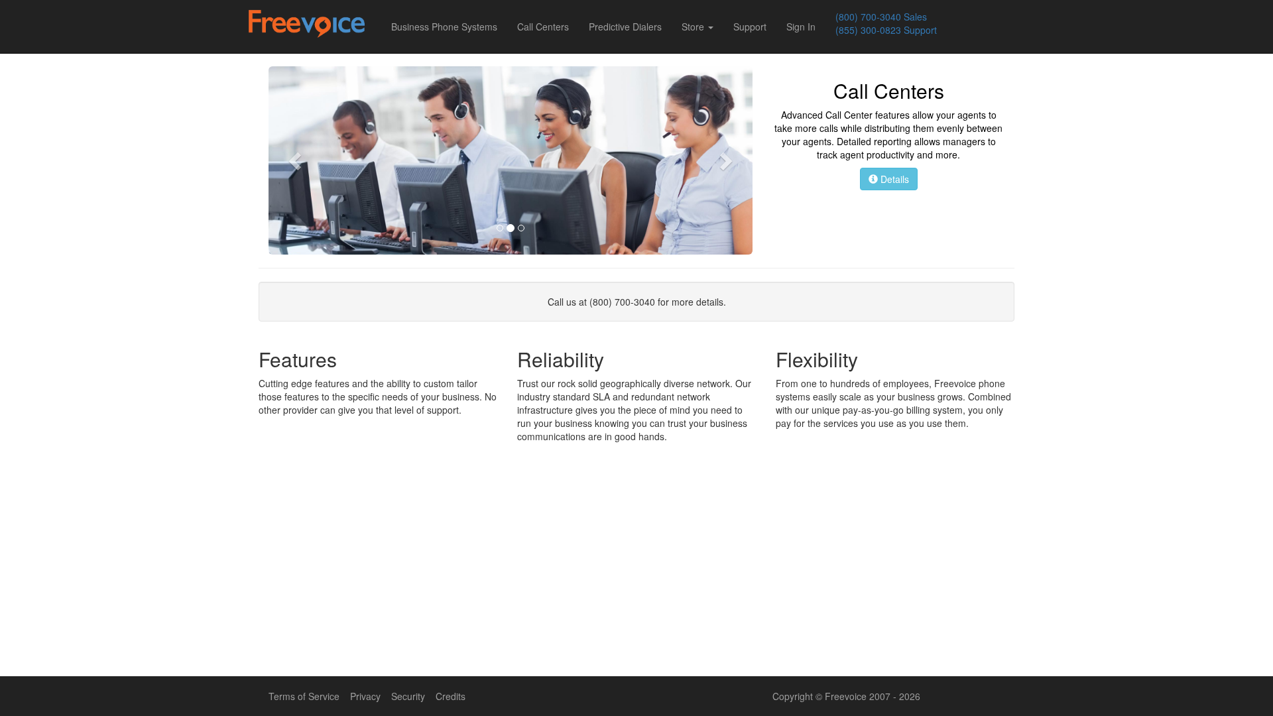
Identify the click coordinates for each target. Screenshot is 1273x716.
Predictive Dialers (625, 26)
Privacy (365, 696)
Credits (450, 696)
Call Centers (543, 26)
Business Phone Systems (444, 26)
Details (893, 179)
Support (749, 26)
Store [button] (694, 26)
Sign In (801, 26)
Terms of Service (304, 696)
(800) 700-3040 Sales (881, 16)
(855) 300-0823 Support (886, 29)
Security (408, 696)
